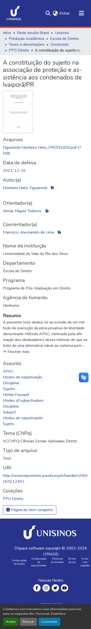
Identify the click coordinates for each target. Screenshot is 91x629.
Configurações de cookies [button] (19, 562)
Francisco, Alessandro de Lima (28, 232)
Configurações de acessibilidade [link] (38, 562)
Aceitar (11, 622)
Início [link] (7, 32)
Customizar (49, 622)
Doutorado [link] (59, 44)
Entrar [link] (64, 13)
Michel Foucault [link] (16, 394)
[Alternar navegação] (81, 13)
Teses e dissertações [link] (27, 44)
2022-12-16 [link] (14, 170)
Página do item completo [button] (31, 510)
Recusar (28, 622)
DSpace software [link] (29, 548)
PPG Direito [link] (19, 50)
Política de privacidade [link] (57, 560)
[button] (14, 13)
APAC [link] (8, 371)
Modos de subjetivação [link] (22, 377)
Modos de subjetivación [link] (23, 418)
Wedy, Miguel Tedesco (22, 211)
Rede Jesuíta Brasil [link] (33, 32)
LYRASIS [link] (50, 554)
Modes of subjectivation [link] (23, 400)
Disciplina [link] (11, 383)
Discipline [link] (11, 406)
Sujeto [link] (8, 424)
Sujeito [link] (9, 389)
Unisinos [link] (62, 32)
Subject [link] (9, 412)
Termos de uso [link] (72, 560)
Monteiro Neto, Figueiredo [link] (25, 188)
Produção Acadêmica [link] (26, 38)
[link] (45, 150)
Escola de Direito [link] (64, 38)
